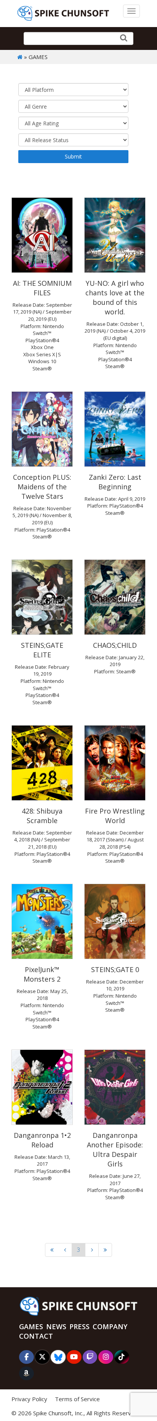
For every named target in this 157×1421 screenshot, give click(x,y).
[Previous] (65, 1250)
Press (79, 1326)
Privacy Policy (29, 1399)
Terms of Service (77, 1399)
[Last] (105, 1250)
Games (31, 1326)
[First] (52, 1250)
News (56, 1326)
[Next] (92, 1250)
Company (110, 1326)
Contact (36, 1336)
